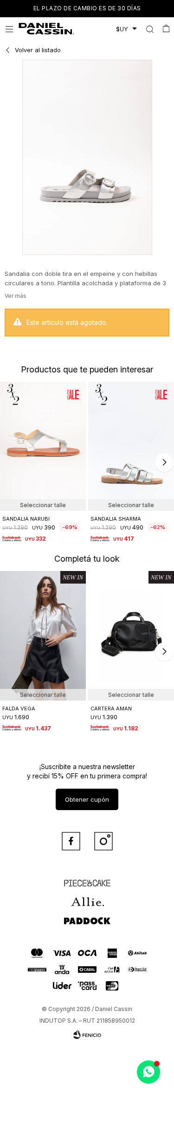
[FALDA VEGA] (43, 636)
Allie (87, 898)
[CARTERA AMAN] (131, 636)
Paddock (87, 916)
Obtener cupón (87, 799)
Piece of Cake (87, 879)
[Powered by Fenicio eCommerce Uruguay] (87, 1035)
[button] (150, 29)
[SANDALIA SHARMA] (131, 446)
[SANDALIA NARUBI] (43, 446)
